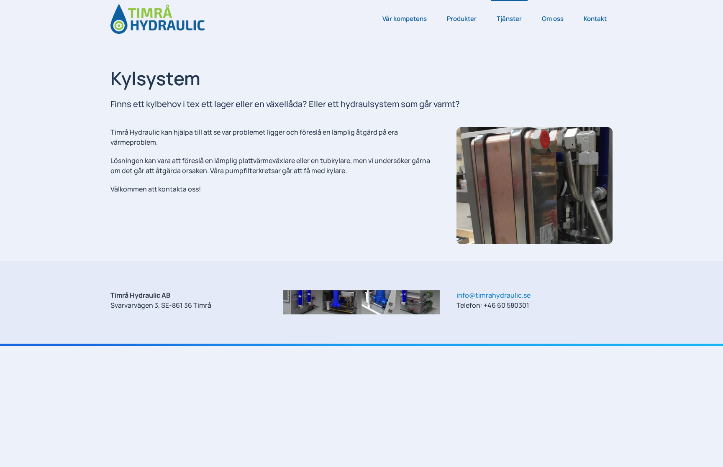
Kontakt (595, 18)
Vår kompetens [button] (404, 18)
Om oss (553, 18)
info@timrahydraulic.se (493, 295)
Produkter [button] (462, 18)
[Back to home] (157, 19)
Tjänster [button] (509, 18)
